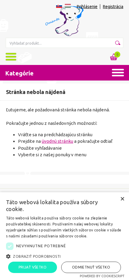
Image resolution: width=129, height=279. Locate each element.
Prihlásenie (87, 6)
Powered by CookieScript (102, 276)
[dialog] (64, 235)
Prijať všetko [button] (32, 267)
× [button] (122, 198)
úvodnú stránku (57, 141)
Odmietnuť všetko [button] (91, 267)
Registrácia (113, 6)
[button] (64, 256)
